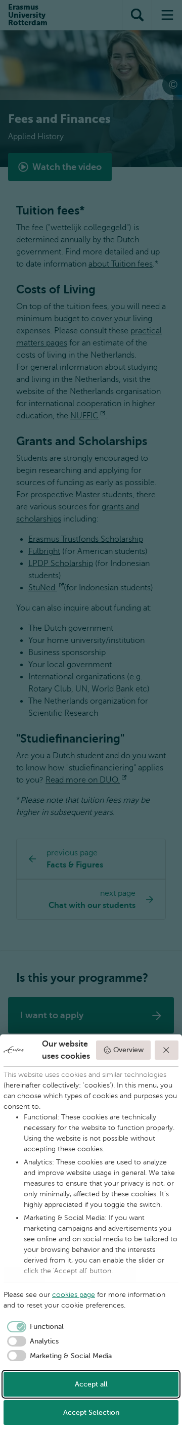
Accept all (91, 1384)
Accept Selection (91, 1412)
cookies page (73, 1294)
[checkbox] (34, 1326)
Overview (128, 1050)
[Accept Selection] (167, 1050)
